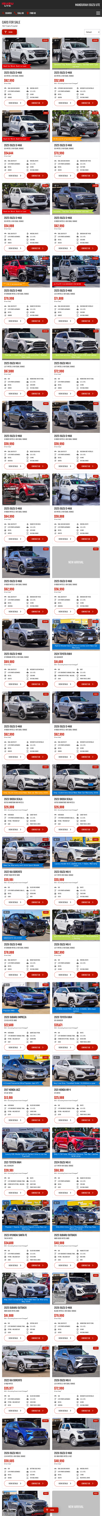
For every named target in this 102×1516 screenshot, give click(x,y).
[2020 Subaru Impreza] (26, 998)
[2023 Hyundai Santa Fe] (26, 1216)
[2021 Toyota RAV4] (26, 1143)
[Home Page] (7, 4)
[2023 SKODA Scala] (26, 780)
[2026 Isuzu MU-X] (76, 925)
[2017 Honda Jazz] (26, 1071)
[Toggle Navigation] (98, 13)
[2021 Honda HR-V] (76, 1071)
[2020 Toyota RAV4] (76, 998)
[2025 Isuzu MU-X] (26, 344)
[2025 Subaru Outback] (76, 1216)
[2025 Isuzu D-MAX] (26, 54)
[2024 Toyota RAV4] (76, 635)
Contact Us (36, 102)
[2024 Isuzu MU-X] (76, 1143)
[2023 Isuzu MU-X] (76, 853)
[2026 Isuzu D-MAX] (76, 707)
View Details (13, 102)
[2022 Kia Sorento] (26, 853)
